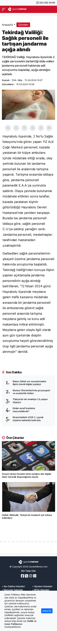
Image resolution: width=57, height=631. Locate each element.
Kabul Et (47, 610)
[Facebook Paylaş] (8, 128)
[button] (3, 9)
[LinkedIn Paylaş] (24, 128)
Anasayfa (7, 24)
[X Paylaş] (16, 128)
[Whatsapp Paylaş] (41, 128)
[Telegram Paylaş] (32, 128)
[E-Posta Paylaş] (49, 128)
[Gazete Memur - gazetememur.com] (17, 9)
